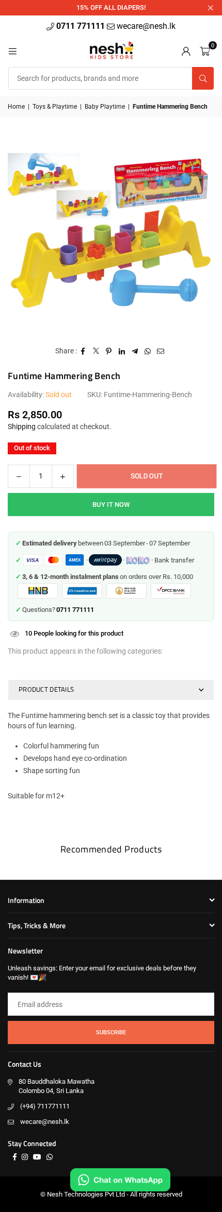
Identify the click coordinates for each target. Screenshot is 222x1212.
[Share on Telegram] (135, 351)
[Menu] (12, 50)
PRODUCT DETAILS (46, 689)
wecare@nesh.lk (44, 1121)
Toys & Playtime (55, 106)
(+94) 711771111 (45, 1106)
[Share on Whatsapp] (148, 351)
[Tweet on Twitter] (96, 351)
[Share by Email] (161, 351)
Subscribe (111, 1032)
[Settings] (186, 50)
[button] (204, 50)
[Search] (203, 78)
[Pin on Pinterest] (109, 351)
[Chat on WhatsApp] (120, 1179)
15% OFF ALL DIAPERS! (111, 7)
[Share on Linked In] (122, 351)
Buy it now (111, 504)
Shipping (22, 426)
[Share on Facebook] (83, 351)
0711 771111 (81, 26)
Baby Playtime (105, 106)
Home (16, 106)
